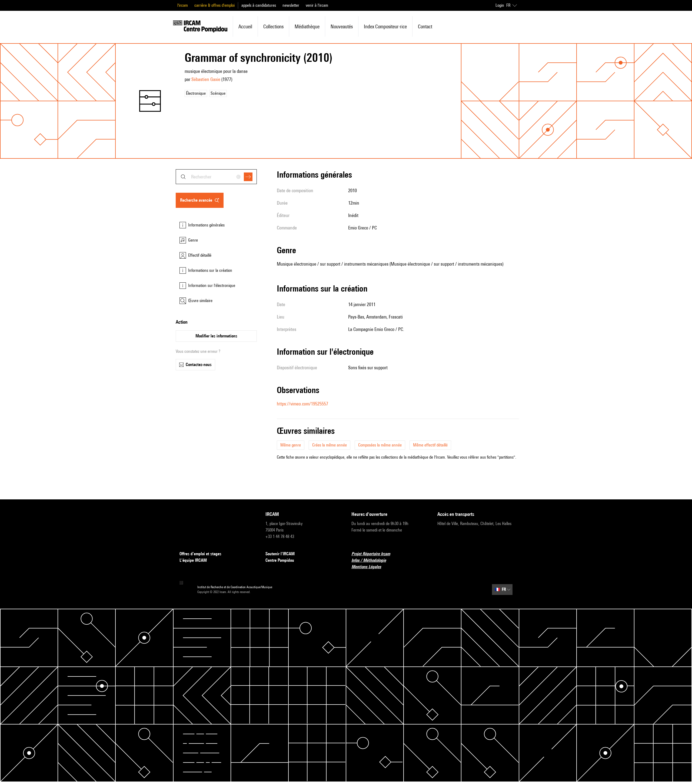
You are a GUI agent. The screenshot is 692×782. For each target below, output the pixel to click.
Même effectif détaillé (430, 445)
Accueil (245, 26)
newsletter (290, 5)
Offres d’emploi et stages (200, 553)
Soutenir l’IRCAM (280, 553)
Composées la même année (380, 445)
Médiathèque (307, 26)
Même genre (290, 445)
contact (425, 26)
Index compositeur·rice (385, 26)
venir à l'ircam (317, 5)
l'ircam (182, 5)
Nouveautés (342, 26)
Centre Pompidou (279, 560)
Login (499, 5)
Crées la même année (329, 445)
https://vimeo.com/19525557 (302, 404)
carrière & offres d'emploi (214, 5)
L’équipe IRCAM (193, 560)
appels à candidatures (258, 5)
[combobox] (216, 176)
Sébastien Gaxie (205, 79)
